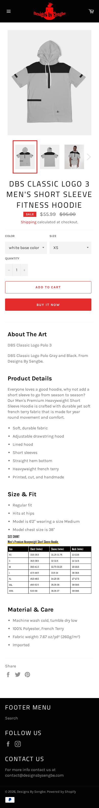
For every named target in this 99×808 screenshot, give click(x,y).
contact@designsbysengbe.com (34, 775)
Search (11, 718)
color (10, 236)
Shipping (28, 222)
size (53, 236)
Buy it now (48, 305)
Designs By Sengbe (31, 791)
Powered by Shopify (61, 791)
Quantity (12, 258)
